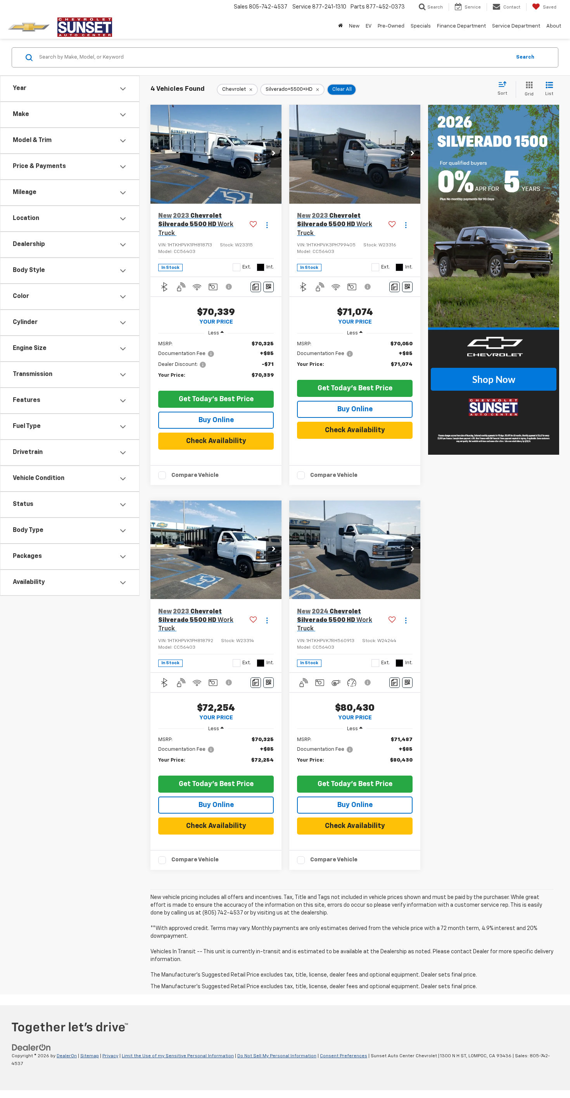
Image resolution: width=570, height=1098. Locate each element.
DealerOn (67, 1056)
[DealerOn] (31, 1047)
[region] (216, 363)
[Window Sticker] (268, 287)
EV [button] (368, 26)
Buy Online (216, 420)
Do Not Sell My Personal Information (276, 1056)
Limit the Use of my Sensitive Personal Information (178, 1056)
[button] (274, 154)
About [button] (553, 26)
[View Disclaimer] (229, 287)
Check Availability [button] (216, 441)
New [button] (354, 26)
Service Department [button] (516, 26)
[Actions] (267, 225)
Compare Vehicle (195, 475)
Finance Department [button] (461, 26)
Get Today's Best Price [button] (216, 399)
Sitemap (89, 1056)
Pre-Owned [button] (391, 26)
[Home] (340, 26)
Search (525, 57)
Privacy (110, 1056)
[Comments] (255, 287)
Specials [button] (421, 26)
